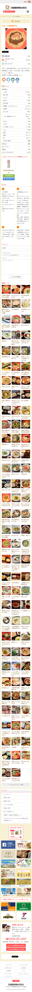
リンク (23, 970)
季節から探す (7, 801)
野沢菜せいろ (5, 687)
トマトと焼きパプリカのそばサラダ (16, 673)
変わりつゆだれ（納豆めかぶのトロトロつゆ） (25, 551)
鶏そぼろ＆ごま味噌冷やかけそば (25, 446)
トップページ (3, 16)
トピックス (8, 965)
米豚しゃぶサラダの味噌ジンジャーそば (25, 358)
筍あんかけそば (6, 386)
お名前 (4, 248)
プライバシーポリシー (23, 973)
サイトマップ (8, 976)
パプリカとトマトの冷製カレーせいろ (6, 733)
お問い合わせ (8, 968)
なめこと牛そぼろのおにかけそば (6, 643)
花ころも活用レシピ (9, 811)
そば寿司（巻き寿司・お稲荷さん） (6, 326)
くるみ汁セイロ (6, 715)
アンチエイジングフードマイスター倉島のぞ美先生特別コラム (16, 819)
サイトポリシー (8, 973)
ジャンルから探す (8, 804)
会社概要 (8, 970)
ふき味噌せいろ (25, 610)
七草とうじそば (6, 489)
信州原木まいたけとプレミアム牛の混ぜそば (16, 612)
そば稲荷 (14, 747)
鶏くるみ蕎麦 (24, 400)
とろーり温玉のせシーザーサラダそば (6, 475)
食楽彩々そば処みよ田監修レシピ (12, 815)
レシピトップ (7, 794)
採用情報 (23, 968)
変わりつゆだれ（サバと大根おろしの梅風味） (6, 628)
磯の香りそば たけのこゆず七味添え (16, 342)
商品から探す (7, 797)
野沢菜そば (24, 474)
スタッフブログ (23, 965)
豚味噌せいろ (5, 444)
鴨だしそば (24, 596)
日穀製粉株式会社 (16, 7)
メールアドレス (6, 253)
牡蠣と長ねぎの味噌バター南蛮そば (6, 521)
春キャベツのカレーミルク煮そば (16, 505)
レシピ (9, 16)
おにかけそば (15, 535)
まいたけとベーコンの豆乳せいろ (6, 566)
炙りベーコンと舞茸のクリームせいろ (16, 551)
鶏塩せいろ (14, 642)
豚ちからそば (15, 474)
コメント (4, 258)
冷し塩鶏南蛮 (15, 309)
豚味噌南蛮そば (6, 356)
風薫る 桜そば (25, 535)
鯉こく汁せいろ (25, 325)
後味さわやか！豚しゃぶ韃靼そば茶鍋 (6, 311)
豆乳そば (4, 341)
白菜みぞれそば (6, 460)
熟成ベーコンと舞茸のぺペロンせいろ (16, 717)
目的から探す (7, 808)
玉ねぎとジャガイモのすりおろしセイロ (16, 402)
